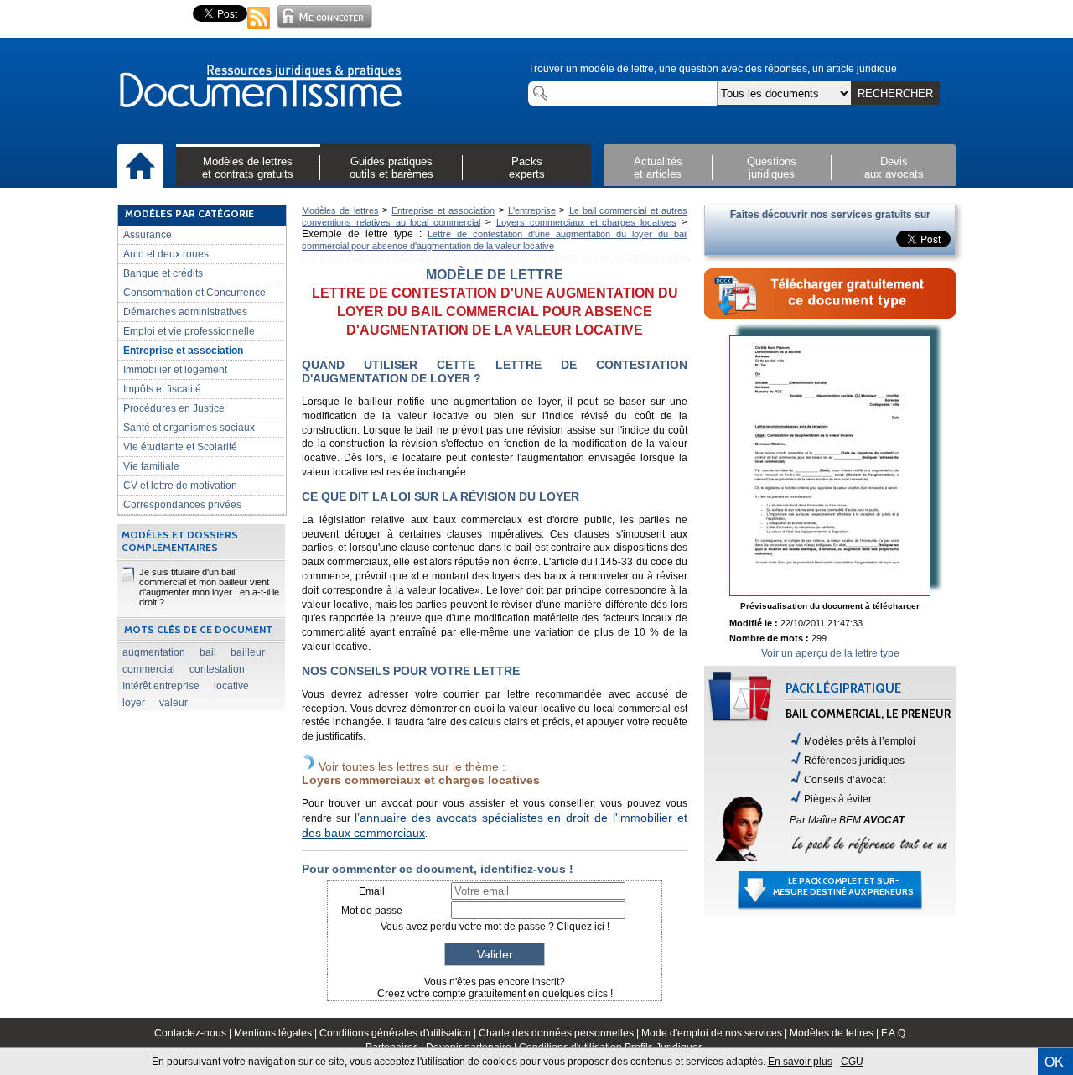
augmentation (153, 652)
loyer (133, 703)
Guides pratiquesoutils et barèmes (391, 167)
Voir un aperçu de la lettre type (830, 653)
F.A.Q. (894, 1033)
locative (231, 686)
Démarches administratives (185, 312)
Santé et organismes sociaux (189, 428)
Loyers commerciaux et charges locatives (586, 222)
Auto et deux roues (166, 254)
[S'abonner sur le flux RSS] (259, 30)
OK (1054, 1062)
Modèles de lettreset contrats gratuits (247, 167)
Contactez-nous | (194, 1033)
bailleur (248, 652)
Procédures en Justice (174, 408)
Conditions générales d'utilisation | (399, 1033)
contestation (217, 669)
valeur (173, 703)
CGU (852, 1061)
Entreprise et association (183, 350)
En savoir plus (800, 1061)
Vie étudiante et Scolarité (180, 447)
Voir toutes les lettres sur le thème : (421, 773)
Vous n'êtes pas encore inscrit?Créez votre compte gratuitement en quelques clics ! (495, 988)
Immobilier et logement (175, 370)
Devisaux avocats (894, 167)
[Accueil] (140, 167)
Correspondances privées (182, 505)
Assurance (147, 235)
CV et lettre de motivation (180, 485)
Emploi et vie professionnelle (189, 331)
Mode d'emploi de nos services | (715, 1033)
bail (208, 652)
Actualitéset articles (658, 167)
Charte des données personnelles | (560, 1033)
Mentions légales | (276, 1033)
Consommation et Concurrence (194, 293)
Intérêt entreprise (161, 686)
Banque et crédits (163, 273)
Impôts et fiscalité (162, 389)
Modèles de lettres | (835, 1033)
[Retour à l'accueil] (259, 87)
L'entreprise (532, 210)
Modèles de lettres (340, 210)
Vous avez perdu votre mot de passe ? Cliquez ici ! (495, 926)
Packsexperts (527, 167)
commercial (148, 669)
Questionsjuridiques (771, 167)
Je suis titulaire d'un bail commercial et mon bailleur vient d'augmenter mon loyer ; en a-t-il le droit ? (209, 587)
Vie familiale (151, 466)
